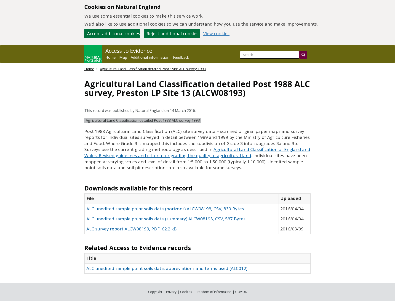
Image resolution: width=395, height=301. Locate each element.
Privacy (171, 292)
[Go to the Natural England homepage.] (93, 54)
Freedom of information (214, 292)
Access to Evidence (128, 50)
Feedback (181, 57)
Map (123, 57)
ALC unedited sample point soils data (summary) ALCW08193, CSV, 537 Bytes (166, 219)
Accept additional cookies (113, 34)
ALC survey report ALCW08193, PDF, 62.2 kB (131, 229)
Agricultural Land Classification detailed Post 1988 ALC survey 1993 (153, 68)
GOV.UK (241, 292)
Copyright (155, 292)
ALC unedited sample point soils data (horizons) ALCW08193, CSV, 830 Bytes (165, 209)
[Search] (303, 55)
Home (110, 57)
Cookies (186, 292)
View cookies (216, 34)
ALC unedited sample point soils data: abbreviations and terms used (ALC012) (166, 268)
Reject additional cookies (172, 34)
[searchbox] (269, 55)
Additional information (150, 57)
